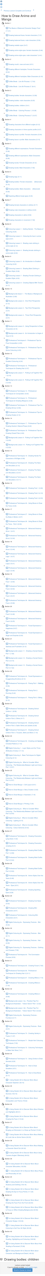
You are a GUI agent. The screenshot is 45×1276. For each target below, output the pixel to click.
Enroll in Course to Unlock (22, 1270)
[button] (1, 2)
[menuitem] (1, 5)
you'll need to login (31, 1267)
